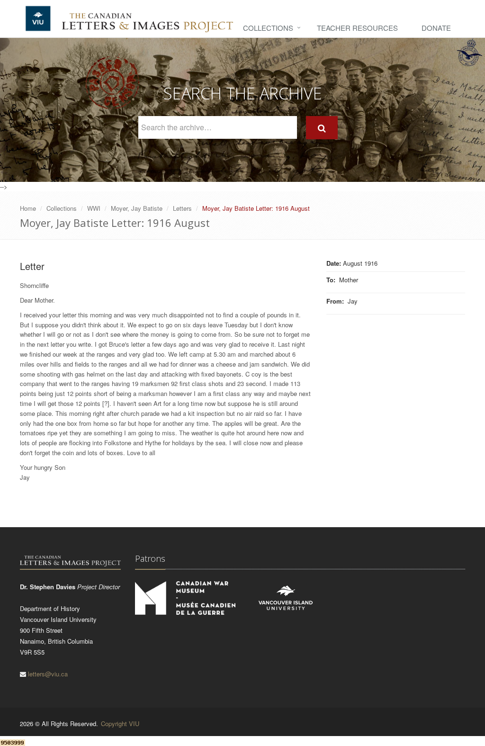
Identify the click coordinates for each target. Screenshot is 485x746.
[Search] (322, 127)
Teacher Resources (357, 28)
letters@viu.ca (48, 673)
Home (28, 208)
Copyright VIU (120, 723)
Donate (436, 28)
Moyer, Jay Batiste (136, 208)
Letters (182, 208)
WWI (93, 208)
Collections (268, 28)
